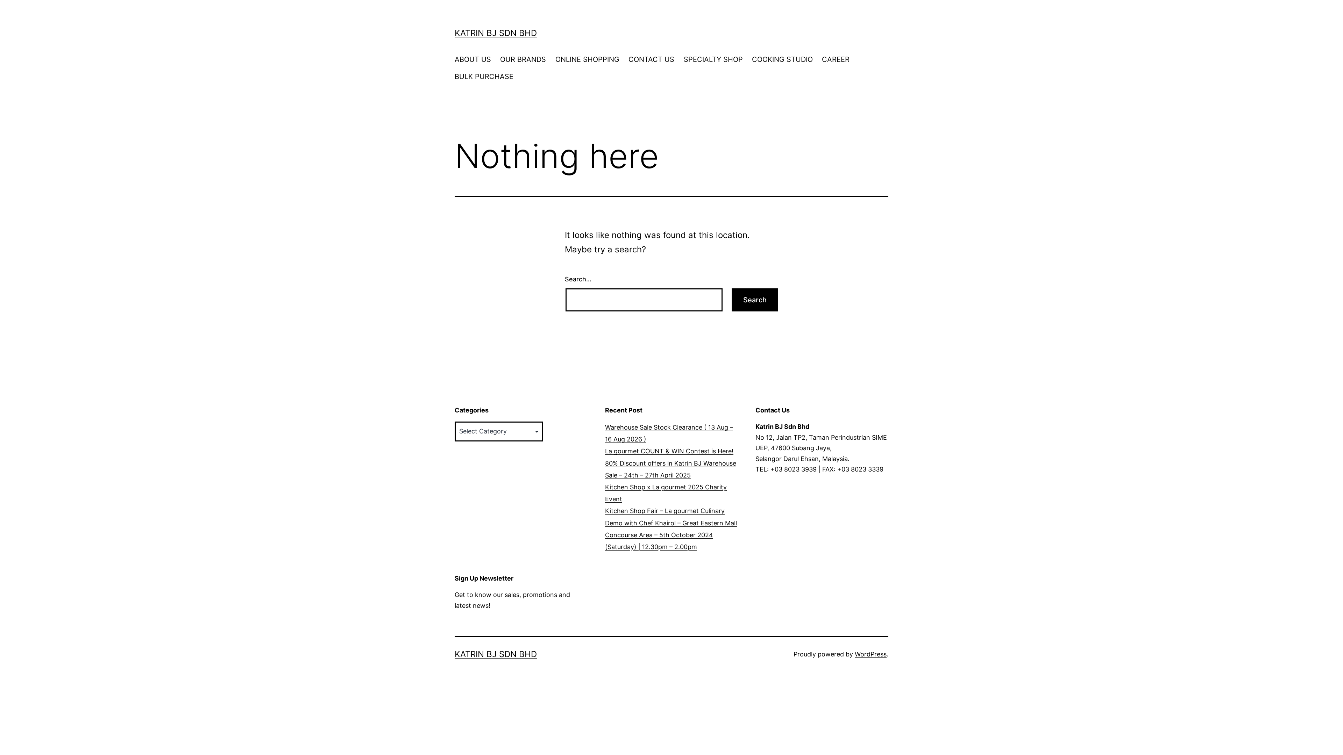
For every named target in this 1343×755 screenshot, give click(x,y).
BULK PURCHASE (484, 76)
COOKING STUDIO (782, 59)
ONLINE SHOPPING (587, 59)
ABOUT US (473, 59)
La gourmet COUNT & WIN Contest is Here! (669, 451)
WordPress (871, 654)
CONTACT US (651, 59)
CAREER (836, 59)
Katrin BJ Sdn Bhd (496, 33)
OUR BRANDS (523, 59)
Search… (578, 279)
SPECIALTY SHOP (713, 59)
